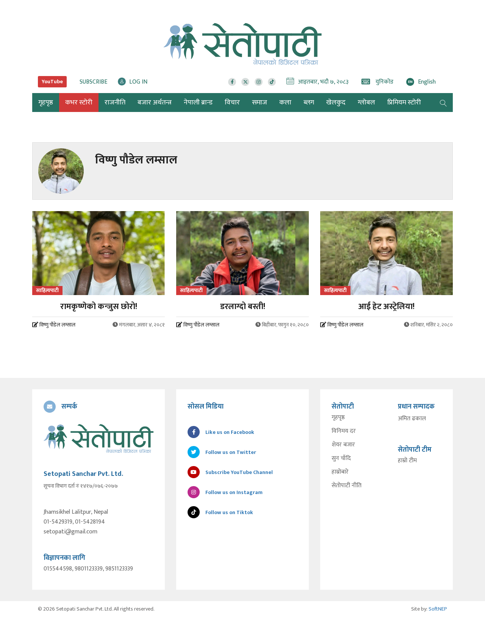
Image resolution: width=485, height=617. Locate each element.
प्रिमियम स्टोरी (404, 102)
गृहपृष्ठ (338, 418)
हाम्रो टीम (407, 461)
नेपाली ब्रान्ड (198, 102)
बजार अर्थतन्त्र (155, 102)
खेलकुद (336, 102)
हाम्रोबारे (340, 472)
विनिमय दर (344, 431)
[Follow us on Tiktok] (272, 82)
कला (285, 102)
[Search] (443, 102)
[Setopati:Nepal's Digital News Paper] (242, 44)
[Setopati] (98, 438)
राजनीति (115, 102)
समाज (259, 102)
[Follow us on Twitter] (245, 82)
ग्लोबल (366, 102)
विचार (232, 102)
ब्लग (309, 102)
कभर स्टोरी (78, 102)
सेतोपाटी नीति (346, 486)
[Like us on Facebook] (232, 82)
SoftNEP (438, 609)
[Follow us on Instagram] (259, 82)
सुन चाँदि (341, 458)
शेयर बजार (343, 445)
